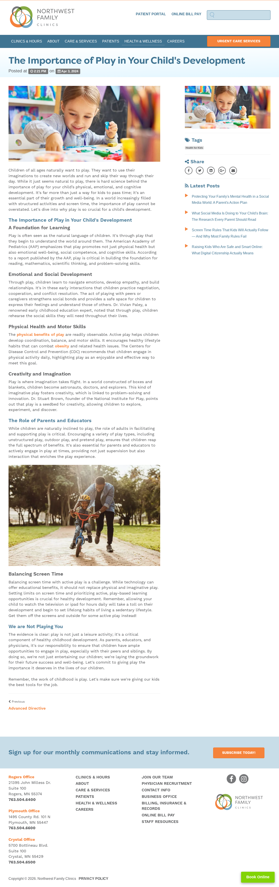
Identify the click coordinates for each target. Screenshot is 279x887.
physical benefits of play (40, 334)
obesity (62, 346)
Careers (176, 41)
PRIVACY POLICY (93, 878)
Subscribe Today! (238, 753)
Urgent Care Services (238, 41)
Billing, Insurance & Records (164, 806)
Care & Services (81, 41)
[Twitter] (200, 170)
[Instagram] (243, 778)
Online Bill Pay (186, 14)
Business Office (159, 796)
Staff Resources (160, 821)
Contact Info (156, 790)
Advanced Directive (27, 708)
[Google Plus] (222, 170)
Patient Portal (151, 14)
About (53, 41)
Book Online (257, 877)
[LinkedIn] (211, 170)
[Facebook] (188, 170)
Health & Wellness (143, 41)
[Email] (233, 170)
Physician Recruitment (167, 783)
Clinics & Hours (26, 41)
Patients (110, 41)
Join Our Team (157, 777)
